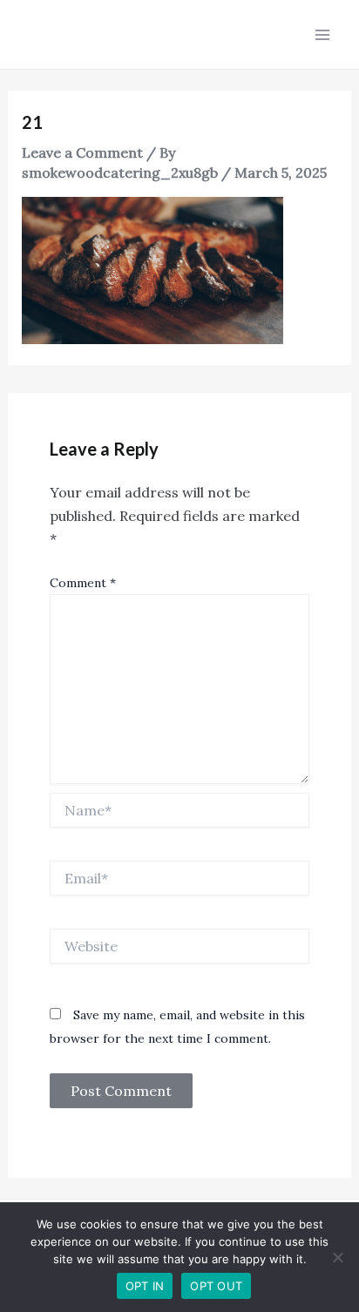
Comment (83, 583)
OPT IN (145, 1286)
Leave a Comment (82, 152)
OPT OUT (216, 1286)
